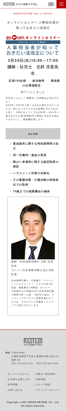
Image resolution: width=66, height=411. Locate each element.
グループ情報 (43, 384)
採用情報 (13, 384)
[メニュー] (61, 4)
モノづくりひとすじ (19, 373)
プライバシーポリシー (48, 389)
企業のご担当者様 (46, 373)
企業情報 (40, 379)
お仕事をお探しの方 (19, 379)
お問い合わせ (15, 389)
